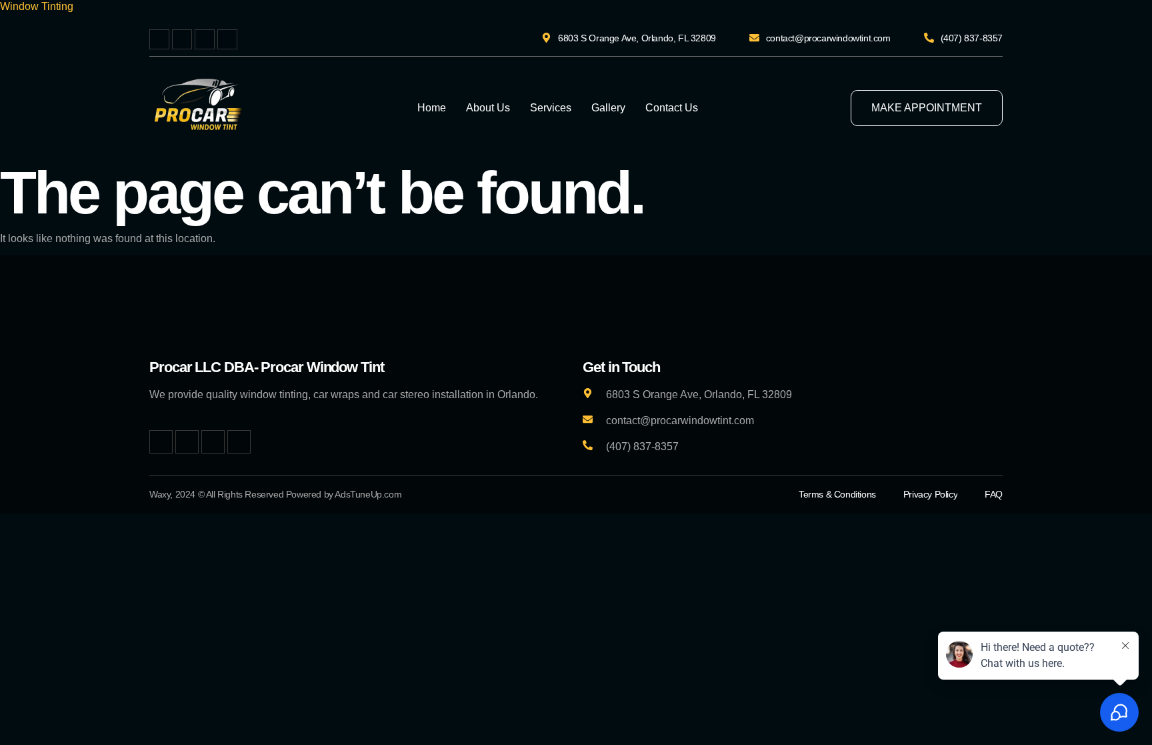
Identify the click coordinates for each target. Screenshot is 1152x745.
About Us (488, 107)
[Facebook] (159, 39)
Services (550, 107)
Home (431, 107)
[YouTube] (227, 39)
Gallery (608, 107)
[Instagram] (205, 39)
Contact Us (671, 107)
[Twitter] (182, 39)
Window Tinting (36, 6)
